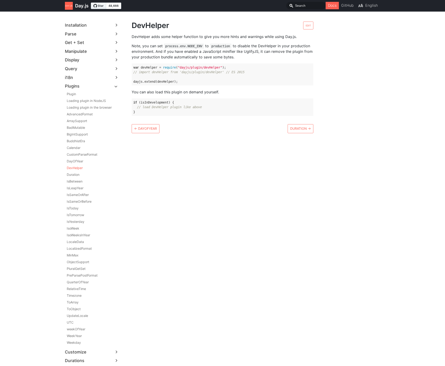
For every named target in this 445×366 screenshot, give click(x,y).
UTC (70, 322)
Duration (73, 175)
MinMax (73, 255)
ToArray (73, 302)
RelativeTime (76, 289)
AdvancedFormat (80, 114)
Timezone (74, 295)
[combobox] (306, 5)
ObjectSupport (78, 262)
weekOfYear (76, 329)
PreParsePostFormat (82, 275)
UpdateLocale (77, 316)
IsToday (73, 208)
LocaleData (75, 242)
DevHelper (75, 168)
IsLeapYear (75, 188)
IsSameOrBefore (79, 201)
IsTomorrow (75, 215)
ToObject (74, 309)
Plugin (71, 94)
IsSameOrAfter (78, 195)
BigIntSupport (77, 134)
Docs (332, 5)
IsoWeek (73, 228)
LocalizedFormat (79, 248)
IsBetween (75, 181)
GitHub (347, 5)
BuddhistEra (76, 141)
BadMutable (76, 127)
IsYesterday (75, 222)
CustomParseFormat (82, 154)
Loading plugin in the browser (89, 107)
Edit (308, 25)
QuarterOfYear (78, 282)
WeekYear (74, 336)
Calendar (73, 148)
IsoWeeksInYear (78, 235)
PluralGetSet (76, 269)
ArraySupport (77, 121)
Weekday (74, 342)
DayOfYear (75, 161)
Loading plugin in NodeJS (86, 101)
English (371, 5)
